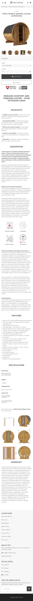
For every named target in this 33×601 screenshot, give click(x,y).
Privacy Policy (5, 533)
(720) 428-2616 (7, 556)
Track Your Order (6, 536)
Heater (3, 63)
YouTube (5, 574)
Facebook (6, 564)
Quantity (3, 69)
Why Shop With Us (6, 516)
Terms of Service (5, 529)
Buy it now (16, 82)
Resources (4, 519)
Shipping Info (5, 523)
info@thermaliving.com (9, 552)
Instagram (6, 571)
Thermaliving (4, 6)
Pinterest (5, 568)
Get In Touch (4, 540)
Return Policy (5, 526)
